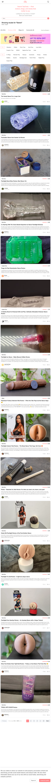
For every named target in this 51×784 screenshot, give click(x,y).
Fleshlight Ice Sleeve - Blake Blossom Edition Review (15, 357)
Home (3, 24)
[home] (25, 2)
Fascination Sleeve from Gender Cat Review (13, 137)
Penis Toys (4, 94)
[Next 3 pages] (40, 721)
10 (43, 721)
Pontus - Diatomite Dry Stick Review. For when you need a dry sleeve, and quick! (23, 489)
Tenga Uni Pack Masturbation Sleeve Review (13, 268)
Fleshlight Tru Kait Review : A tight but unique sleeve (15, 576)
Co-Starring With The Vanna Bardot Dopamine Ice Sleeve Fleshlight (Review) (22, 224)
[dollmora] (25, 39)
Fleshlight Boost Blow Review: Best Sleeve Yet (13, 181)
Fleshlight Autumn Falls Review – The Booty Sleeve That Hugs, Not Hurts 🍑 (22, 446)
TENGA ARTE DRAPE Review (9, 707)
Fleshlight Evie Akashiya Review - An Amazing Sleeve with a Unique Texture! (22, 620)
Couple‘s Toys (4, 265)
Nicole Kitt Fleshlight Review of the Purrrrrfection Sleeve (16, 533)
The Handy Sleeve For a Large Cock (10, 96)
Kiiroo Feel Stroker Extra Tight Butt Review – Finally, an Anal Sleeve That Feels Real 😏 (24, 664)
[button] (45, 30)
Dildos (3, 398)
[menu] (3, 1)
